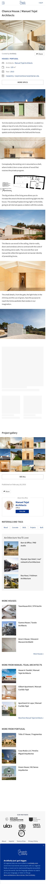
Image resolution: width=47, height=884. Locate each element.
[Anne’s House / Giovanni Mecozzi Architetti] (9, 645)
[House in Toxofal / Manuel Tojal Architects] (9, 676)
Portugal (14, 58)
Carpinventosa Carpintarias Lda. (27, 76)
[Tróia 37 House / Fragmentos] (9, 740)
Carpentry (10, 76)
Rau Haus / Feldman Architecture (29, 577)
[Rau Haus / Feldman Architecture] (11, 581)
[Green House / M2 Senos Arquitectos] (9, 773)
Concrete (15, 527)
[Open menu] (3, 2)
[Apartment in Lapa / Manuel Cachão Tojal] (9, 709)
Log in (41, 3)
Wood (6, 527)
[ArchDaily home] (23, 3)
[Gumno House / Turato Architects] (9, 628)
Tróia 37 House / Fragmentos (30, 734)
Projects (33, 527)
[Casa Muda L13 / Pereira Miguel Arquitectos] (9, 756)
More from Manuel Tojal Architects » (30, 718)
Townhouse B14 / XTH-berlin (30, 606)
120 (12, 67)
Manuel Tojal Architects (24, 63)
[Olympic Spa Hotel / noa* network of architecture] (11, 565)
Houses (5, 58)
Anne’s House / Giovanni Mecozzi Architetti (28, 640)
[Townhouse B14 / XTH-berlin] (9, 612)
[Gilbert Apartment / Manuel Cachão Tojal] (9, 692)
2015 (12, 71)
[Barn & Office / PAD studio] (11, 548)
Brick (24, 527)
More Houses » (38, 654)
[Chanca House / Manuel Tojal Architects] (16, 443)
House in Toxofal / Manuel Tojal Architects (28, 672)
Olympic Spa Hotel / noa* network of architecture (31, 560)
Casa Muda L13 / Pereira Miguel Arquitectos (28, 752)
